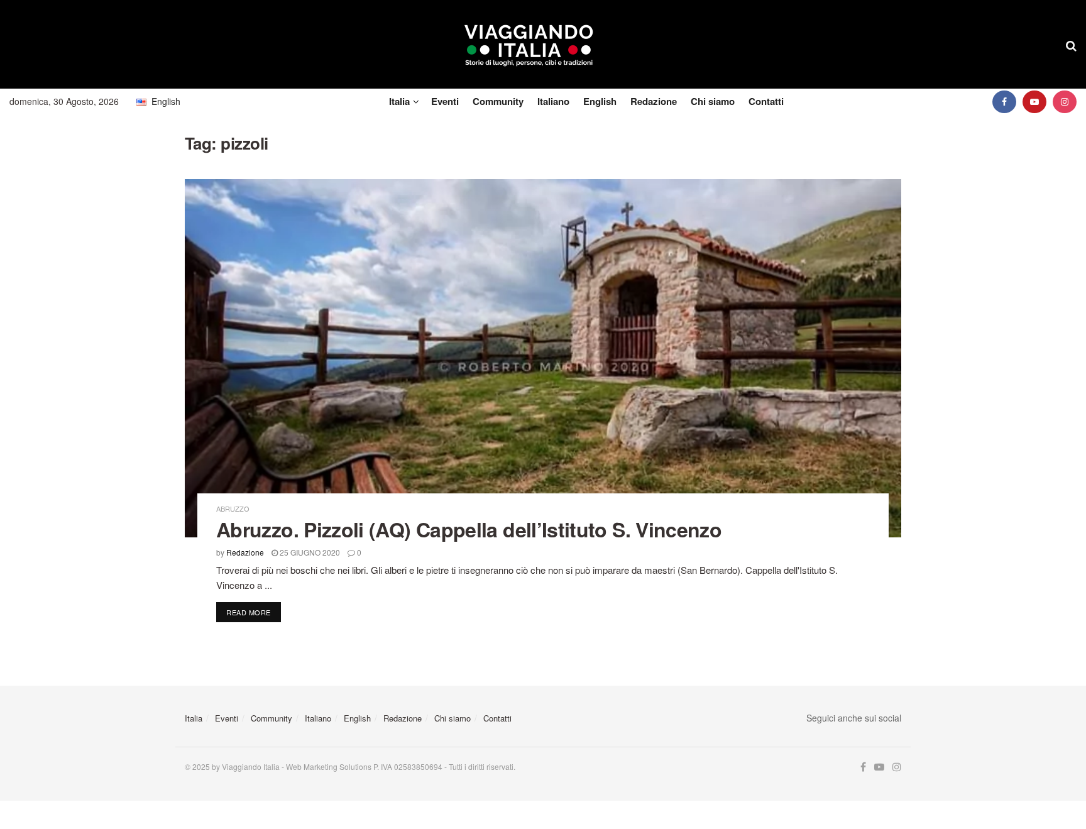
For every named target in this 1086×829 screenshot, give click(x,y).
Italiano (553, 101)
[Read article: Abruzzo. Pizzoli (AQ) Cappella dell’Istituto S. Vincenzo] (543, 358)
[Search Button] (1071, 44)
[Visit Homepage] (529, 45)
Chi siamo (713, 101)
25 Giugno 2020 (309, 552)
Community (498, 101)
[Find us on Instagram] (1065, 101)
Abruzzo (233, 508)
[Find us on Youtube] (1034, 101)
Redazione (653, 101)
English (600, 101)
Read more (253, 612)
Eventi (445, 101)
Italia (399, 101)
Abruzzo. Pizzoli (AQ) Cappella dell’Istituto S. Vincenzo (468, 529)
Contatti (766, 101)
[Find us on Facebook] (1004, 101)
